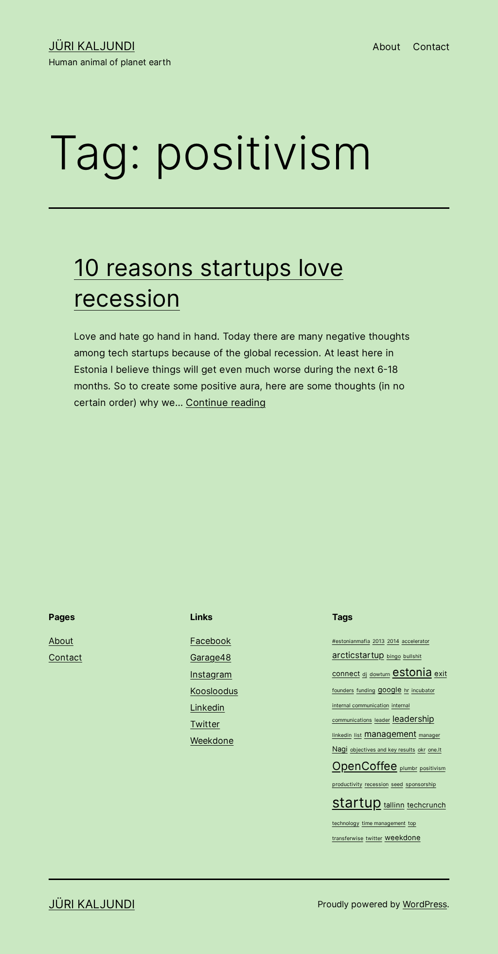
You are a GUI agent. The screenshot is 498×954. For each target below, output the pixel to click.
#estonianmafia (351, 641)
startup (356, 802)
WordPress (425, 904)
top (412, 823)
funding (365, 690)
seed (397, 784)
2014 (393, 641)
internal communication (360, 705)
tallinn (394, 805)
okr (422, 750)
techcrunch (426, 805)
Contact (431, 47)
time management (384, 823)
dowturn (380, 674)
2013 (379, 641)
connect (346, 673)
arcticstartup (358, 655)
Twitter (205, 724)
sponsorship (421, 784)
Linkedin (207, 707)
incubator (423, 690)
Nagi (340, 749)
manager (429, 735)
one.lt (435, 750)
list (358, 735)
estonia (412, 672)
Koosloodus (214, 691)
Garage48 (210, 657)
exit (440, 673)
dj (364, 674)
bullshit (412, 656)
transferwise (347, 838)
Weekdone (211, 740)
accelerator (415, 641)
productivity (347, 784)
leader (382, 720)
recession (377, 784)
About (386, 47)
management (390, 734)
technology (345, 823)
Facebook (210, 641)
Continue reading (226, 402)
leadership (413, 719)
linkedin (342, 735)
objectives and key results (382, 750)
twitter (374, 838)
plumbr (408, 768)
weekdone (403, 837)
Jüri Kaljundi (92, 46)
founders (343, 690)
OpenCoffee (364, 766)
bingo (394, 656)
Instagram (211, 674)
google (390, 689)
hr (406, 690)
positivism (432, 768)
